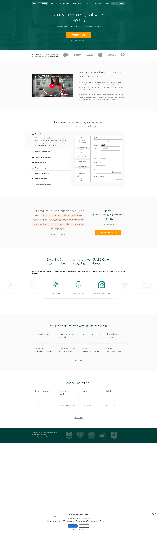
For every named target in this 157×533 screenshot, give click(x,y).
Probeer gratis (78, 35)
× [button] (155, 514)
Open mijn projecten (108, 232)
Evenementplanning (67, 406)
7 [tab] (83, 304)
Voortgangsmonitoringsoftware (92, 334)
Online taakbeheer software (115, 335)
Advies (37, 406)
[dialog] (78, 522)
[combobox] (153, 514)
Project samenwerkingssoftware (92, 349)
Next (92, 304)
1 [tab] (68, 304)
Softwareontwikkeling (43, 391)
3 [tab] (73, 304)
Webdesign (86, 406)
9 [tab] (88, 304)
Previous (64, 304)
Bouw (84, 391)
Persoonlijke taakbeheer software (43, 349)
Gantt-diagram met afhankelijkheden (67, 349)
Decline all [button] (84, 526)
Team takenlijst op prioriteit (66, 335)
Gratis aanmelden (118, 3)
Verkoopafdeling (97, 3)
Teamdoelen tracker (43, 334)
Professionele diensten (64, 392)
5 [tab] (78, 304)
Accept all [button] (73, 526)
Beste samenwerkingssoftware (116, 349)
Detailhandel (110, 406)
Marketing (109, 391)
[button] (78, 530)
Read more (87, 518)
